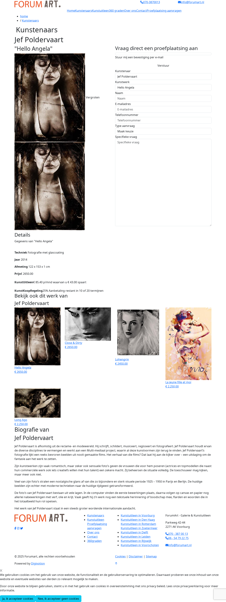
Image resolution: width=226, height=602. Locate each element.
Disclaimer (136, 556)
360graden (94, 541)
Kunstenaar (123, 71)
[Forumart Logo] (37, 3)
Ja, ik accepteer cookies (17, 599)
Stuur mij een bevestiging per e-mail (139, 57)
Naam (119, 93)
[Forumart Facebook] (15, 528)
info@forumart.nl (180, 545)
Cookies (120, 556)
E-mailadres (123, 104)
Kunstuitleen (100, 11)
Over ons (130, 11)
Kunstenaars (83, 11)
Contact (141, 11)
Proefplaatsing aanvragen (164, 11)
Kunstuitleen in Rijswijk (136, 541)
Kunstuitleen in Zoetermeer (139, 528)
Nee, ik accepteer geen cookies (58, 599)
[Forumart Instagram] (18, 528)
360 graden (116, 11)
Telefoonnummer (126, 115)
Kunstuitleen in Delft (134, 532)
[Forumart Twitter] (21, 528)
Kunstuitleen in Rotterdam (138, 524)
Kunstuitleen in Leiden (135, 537)
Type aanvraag (125, 126)
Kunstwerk (122, 82)
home (24, 16)
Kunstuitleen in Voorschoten (140, 545)
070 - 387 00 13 (178, 534)
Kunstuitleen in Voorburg (138, 515)
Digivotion (38, 563)
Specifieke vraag (126, 137)
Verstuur (163, 65)
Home (71, 11)
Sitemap (151, 556)
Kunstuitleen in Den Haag (138, 520)
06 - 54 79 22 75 (178, 538)
